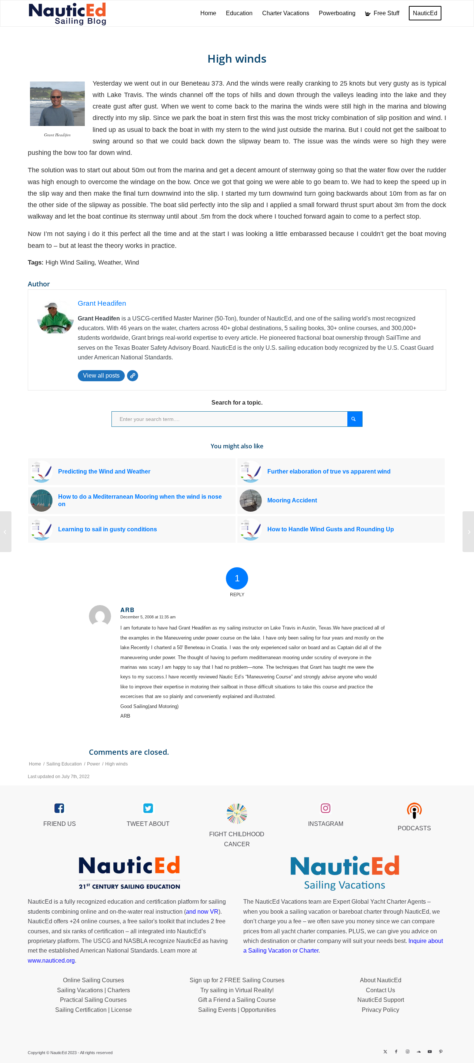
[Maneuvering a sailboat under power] (5, 531)
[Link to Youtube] (429, 1051)
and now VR (202, 911)
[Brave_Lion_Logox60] (237, 814)
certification (109, 931)
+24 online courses (95, 921)
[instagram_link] (326, 808)
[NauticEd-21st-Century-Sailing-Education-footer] (129, 873)
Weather (109, 262)
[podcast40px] (414, 811)
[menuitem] (208, 13)
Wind (132, 262)
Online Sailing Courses (93, 980)
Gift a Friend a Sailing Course (237, 1000)
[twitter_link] (148, 808)
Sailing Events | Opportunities (237, 1010)
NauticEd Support (380, 1000)
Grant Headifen (102, 303)
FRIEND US (59, 824)
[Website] (132, 375)
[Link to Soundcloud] (418, 1051)
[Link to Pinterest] (440, 1051)
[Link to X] (385, 1051)
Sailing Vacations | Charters (93, 990)
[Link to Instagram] (407, 1051)
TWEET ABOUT (148, 824)
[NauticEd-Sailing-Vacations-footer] (344, 873)
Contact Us (380, 990)
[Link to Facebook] (396, 1051)
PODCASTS (414, 828)
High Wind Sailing (70, 262)
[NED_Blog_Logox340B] (67, 13)
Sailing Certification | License (93, 1010)
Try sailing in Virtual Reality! (237, 990)
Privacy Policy (380, 1010)
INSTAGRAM (325, 824)
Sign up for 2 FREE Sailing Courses (237, 980)
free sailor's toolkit (151, 921)
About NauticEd (380, 980)
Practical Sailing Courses (93, 1000)
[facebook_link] (59, 808)
